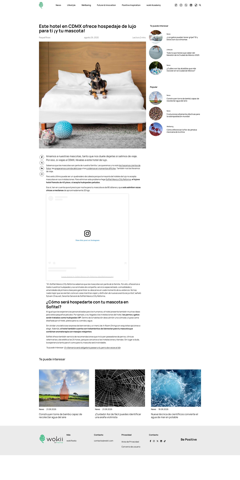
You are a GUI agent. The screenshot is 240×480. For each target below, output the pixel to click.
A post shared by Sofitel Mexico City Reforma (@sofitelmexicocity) (87, 277)
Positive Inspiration (131, 5)
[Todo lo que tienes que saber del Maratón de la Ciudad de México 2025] (157, 52)
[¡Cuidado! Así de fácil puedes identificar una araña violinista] (120, 388)
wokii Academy (153, 5)
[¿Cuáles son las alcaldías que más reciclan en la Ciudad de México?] (157, 68)
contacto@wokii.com (103, 440)
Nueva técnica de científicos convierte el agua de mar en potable (174, 415)
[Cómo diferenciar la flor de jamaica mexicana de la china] (157, 129)
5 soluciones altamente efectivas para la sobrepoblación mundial (183, 115)
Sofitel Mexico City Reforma (118, 179)
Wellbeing (86, 5)
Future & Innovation (106, 5)
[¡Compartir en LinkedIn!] (42, 168)
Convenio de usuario (131, 446)
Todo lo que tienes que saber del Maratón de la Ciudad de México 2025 (183, 54)
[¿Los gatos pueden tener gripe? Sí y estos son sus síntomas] (157, 37)
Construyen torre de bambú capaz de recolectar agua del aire (183, 99)
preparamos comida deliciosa (68, 168)
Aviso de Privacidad (130, 441)
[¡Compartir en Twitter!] (42, 163)
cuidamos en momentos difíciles (101, 168)
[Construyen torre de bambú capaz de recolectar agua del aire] (157, 98)
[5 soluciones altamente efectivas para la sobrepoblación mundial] (157, 113)
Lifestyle (71, 5)
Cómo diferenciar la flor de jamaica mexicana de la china (182, 130)
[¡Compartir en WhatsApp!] (42, 174)
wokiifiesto (71, 440)
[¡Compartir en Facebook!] (42, 157)
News (58, 5)
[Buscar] (200, 5)
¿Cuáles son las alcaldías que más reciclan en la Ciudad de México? (181, 69)
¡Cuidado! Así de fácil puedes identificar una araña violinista (118, 415)
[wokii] (41, 5)
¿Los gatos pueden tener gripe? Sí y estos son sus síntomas (182, 38)
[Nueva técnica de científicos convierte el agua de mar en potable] (176, 388)
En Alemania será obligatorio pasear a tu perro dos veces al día (92, 347)
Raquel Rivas (44, 37)
